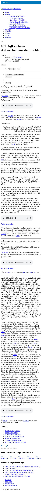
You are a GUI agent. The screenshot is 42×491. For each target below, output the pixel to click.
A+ (18, 69)
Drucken (8, 77)
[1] (12, 99)
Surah (13, 144)
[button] (7, 14)
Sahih (19, 119)
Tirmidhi (8, 272)
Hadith (10, 116)
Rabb (3, 332)
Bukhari (38, 118)
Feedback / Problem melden (15, 74)
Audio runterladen (7, 111)
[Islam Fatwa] (11, 9)
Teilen (8, 83)
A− (11, 69)
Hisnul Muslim (18, 57)
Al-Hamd (5, 96)
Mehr (3, 65)
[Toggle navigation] (2, 41)
